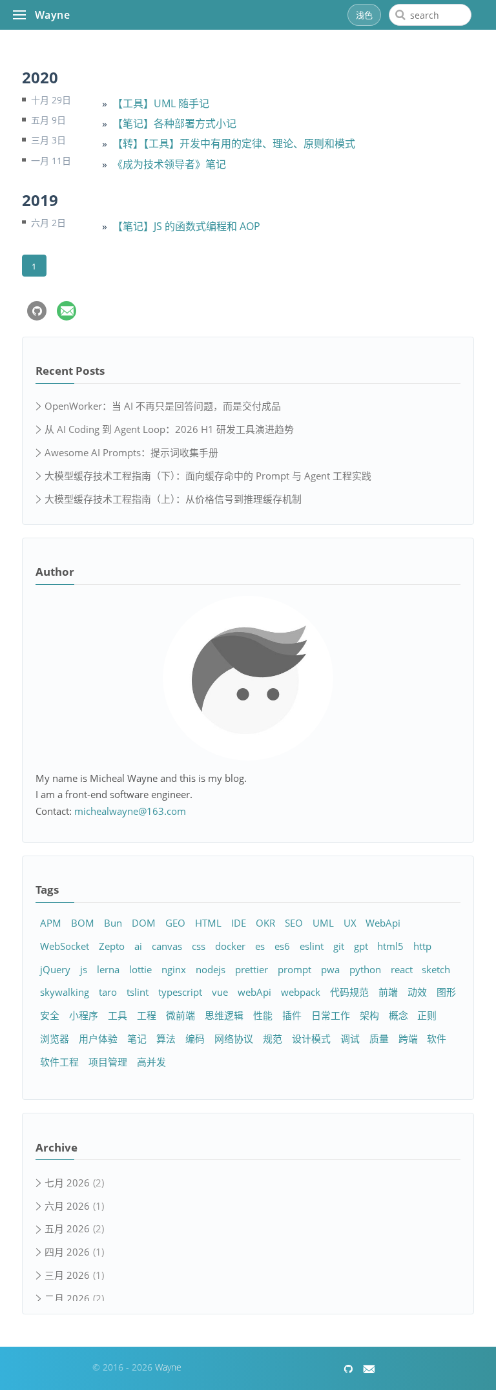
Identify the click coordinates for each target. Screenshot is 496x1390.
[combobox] (430, 15)
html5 (390, 946)
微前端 (180, 1015)
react (402, 969)
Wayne (52, 15)
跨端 (408, 1038)
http (422, 946)
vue (220, 991)
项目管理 (107, 1061)
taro (108, 991)
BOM (82, 922)
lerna (108, 969)
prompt (294, 969)
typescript (180, 991)
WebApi (383, 922)
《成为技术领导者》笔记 (169, 164)
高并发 (151, 1061)
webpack (300, 991)
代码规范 (349, 991)
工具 (117, 1015)
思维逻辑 (224, 1015)
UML (323, 922)
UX (350, 922)
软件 (436, 1038)
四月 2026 (67, 1251)
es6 (282, 946)
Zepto (112, 946)
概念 (398, 1015)
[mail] (66, 311)
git (338, 946)
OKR (265, 922)
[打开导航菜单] (19, 15)
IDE (238, 922)
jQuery (55, 969)
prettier (251, 969)
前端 (388, 991)
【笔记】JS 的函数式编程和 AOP (186, 226)
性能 (263, 1015)
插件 (292, 1015)
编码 (195, 1038)
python (365, 969)
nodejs (210, 969)
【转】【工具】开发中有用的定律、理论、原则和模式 (233, 143)
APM (50, 922)
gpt (361, 946)
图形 (446, 991)
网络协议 (233, 1038)
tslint (138, 991)
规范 (272, 1038)
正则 (427, 1015)
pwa (330, 969)
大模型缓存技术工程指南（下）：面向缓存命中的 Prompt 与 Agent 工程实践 (208, 475)
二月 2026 (67, 1298)
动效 (417, 991)
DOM (144, 922)
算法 (166, 1038)
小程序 (83, 1015)
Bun (113, 922)
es (260, 946)
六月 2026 (67, 1205)
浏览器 (54, 1038)
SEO (294, 922)
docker (230, 946)
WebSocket (64, 946)
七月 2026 (67, 1182)
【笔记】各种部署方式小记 (174, 123)
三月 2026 (67, 1275)
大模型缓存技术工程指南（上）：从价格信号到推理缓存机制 (173, 498)
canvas (167, 946)
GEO (175, 922)
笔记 (137, 1038)
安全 (49, 1015)
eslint (312, 946)
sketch (436, 969)
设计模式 (311, 1038)
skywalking (64, 991)
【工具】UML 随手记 (160, 103)
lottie (140, 969)
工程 (146, 1015)
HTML (208, 922)
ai (138, 946)
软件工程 (59, 1061)
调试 (350, 1038)
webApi (254, 991)
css (198, 946)
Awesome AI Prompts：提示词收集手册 (131, 452)
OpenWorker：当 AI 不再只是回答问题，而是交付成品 (163, 405)
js (83, 969)
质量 (379, 1038)
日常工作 (330, 1015)
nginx (173, 969)
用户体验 (98, 1038)
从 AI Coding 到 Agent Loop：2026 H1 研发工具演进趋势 (169, 429)
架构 (369, 1015)
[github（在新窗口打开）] (36, 311)
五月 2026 (67, 1228)
